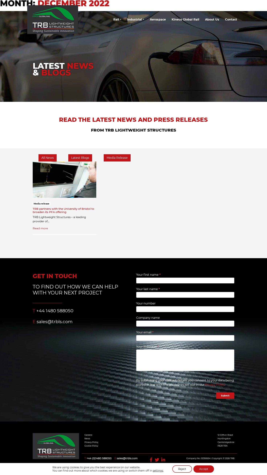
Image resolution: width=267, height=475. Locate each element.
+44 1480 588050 (54, 310)
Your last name (148, 289)
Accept (203, 469)
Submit (225, 395)
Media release (41, 203)
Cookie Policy (91, 446)
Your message (147, 346)
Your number (145, 303)
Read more (40, 228)
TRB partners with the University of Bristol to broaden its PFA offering (63, 210)
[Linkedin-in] (163, 459)
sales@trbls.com (54, 321)
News (87, 438)
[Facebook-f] (151, 459)
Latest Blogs (80, 157)
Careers (88, 435)
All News (47, 157)
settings (158, 470)
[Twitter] (157, 459)
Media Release (117, 157)
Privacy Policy (214, 384)
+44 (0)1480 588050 (99, 458)
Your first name (148, 275)
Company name (148, 318)
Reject (182, 469)
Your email (144, 332)
